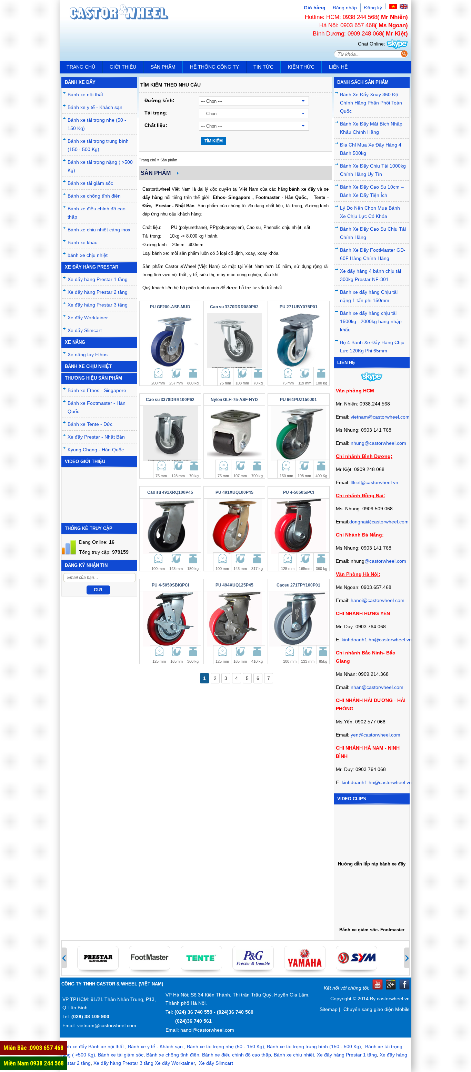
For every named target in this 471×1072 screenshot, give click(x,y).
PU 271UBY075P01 (299, 306)
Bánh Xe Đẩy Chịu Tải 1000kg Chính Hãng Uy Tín (373, 170)
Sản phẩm (163, 67)
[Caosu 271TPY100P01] (298, 619)
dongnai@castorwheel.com (379, 521)
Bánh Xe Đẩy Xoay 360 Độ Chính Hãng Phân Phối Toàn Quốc (371, 103)
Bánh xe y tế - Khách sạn (95, 107)
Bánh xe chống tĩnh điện (94, 196)
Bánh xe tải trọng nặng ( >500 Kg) (100, 166)
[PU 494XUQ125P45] (234, 619)
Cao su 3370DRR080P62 (234, 306)
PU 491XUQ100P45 (234, 492)
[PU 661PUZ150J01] (298, 433)
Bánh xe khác (82, 242)
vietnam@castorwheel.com (380, 417)
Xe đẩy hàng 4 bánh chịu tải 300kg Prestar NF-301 (370, 275)
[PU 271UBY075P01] (298, 340)
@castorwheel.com (385, 561)
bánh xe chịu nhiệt (88, 255)
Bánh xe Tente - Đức (90, 424)
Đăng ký (373, 7)
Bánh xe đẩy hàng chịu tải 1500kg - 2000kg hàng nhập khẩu (371, 321)
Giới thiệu (123, 67)
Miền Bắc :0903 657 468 (33, 1047)
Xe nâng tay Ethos (88, 354)
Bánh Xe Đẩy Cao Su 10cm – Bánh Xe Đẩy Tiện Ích (372, 191)
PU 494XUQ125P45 (234, 585)
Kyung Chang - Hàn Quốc (96, 449)
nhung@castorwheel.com (378, 443)
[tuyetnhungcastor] (397, 44)
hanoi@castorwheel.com (377, 600)
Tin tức (263, 67)
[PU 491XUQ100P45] (234, 526)
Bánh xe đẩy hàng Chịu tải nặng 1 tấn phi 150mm (369, 296)
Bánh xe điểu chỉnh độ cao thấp (236, 1055)
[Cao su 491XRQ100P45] (170, 526)
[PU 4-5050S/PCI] (298, 526)
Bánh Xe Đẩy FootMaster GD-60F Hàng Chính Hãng (372, 254)
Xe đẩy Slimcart (85, 330)
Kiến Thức (301, 67)
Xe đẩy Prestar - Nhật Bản (96, 437)
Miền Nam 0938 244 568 (33, 1063)
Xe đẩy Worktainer (88, 317)
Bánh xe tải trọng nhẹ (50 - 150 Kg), (226, 1046)
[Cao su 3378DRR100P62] (170, 433)
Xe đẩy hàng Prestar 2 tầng (98, 292)
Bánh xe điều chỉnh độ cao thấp (97, 213)
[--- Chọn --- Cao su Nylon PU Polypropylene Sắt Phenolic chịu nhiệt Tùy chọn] (260, 126)
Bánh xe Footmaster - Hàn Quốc (97, 407)
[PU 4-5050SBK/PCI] (170, 619)
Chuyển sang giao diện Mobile (376, 1009)
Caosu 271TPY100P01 (298, 585)
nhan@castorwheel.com (377, 687)
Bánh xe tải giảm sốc (90, 183)
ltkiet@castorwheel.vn (374, 482)
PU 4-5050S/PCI (298, 492)
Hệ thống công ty (214, 67)
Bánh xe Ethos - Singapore (97, 390)
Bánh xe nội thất (85, 94)
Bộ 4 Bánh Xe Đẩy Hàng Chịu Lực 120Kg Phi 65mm (372, 346)
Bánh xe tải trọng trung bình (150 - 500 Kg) (98, 145)
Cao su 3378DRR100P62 (170, 399)
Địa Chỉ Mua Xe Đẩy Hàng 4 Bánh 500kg (370, 149)
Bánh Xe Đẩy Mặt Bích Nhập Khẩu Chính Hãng (371, 128)
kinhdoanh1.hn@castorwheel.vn (377, 639)
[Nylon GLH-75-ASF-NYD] (234, 433)
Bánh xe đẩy (73, 1046)
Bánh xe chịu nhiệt (294, 1055)
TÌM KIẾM (213, 141)
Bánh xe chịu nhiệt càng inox (99, 229)
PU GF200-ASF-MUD (170, 306)
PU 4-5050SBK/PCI (170, 585)
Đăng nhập (345, 7)
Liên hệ (338, 67)
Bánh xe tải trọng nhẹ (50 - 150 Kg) (97, 124)
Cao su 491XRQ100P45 (170, 492)
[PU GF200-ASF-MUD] (170, 340)
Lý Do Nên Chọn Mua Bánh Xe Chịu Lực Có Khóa (370, 212)
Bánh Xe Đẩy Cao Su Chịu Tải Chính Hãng (373, 233)
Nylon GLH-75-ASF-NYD (234, 399)
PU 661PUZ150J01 (298, 399)
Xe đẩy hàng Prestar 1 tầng (98, 279)
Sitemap (329, 1009)
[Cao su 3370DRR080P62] (234, 340)
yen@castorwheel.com (375, 735)
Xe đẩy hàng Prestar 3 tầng (98, 305)
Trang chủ (81, 67)
